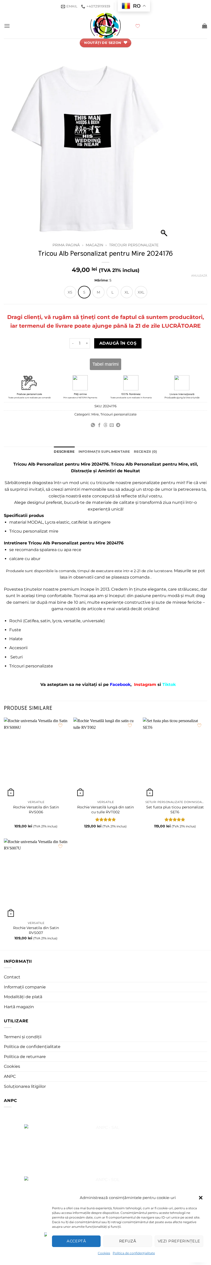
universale (92, 620)
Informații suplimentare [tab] (104, 452)
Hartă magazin (19, 1006)
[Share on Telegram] (118, 425)
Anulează (199, 275)
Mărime (101, 280)
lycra (56, 620)
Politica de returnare (25, 1056)
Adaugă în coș (117, 343)
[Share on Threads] (105, 425)
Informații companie (25, 987)
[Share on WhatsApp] (93, 425)
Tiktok (169, 684)
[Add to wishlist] (60, 725)
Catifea (31, 620)
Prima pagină (66, 245)
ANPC (10, 1076)
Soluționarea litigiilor (25, 1086)
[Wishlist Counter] (167, 26)
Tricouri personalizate (134, 245)
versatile (72, 620)
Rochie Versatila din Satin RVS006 (36, 809)
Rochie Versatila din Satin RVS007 (36, 930)
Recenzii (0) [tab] (145, 452)
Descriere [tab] (64, 452)
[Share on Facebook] (99, 425)
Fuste (15, 629)
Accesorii (18, 647)
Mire (95, 414)
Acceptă (76, 1241)
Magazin (94, 245)
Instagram (145, 684)
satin (45, 620)
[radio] (70, 292)
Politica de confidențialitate (134, 1253)
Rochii (15, 620)
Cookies (104, 1253)
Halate (16, 638)
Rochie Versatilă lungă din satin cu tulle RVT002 (105, 809)
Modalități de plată (23, 996)
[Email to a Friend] (112, 425)
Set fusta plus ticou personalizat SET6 (175, 809)
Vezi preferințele (179, 1241)
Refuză (127, 1241)
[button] (200, 1197)
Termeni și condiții (22, 1036)
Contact (12, 977)
